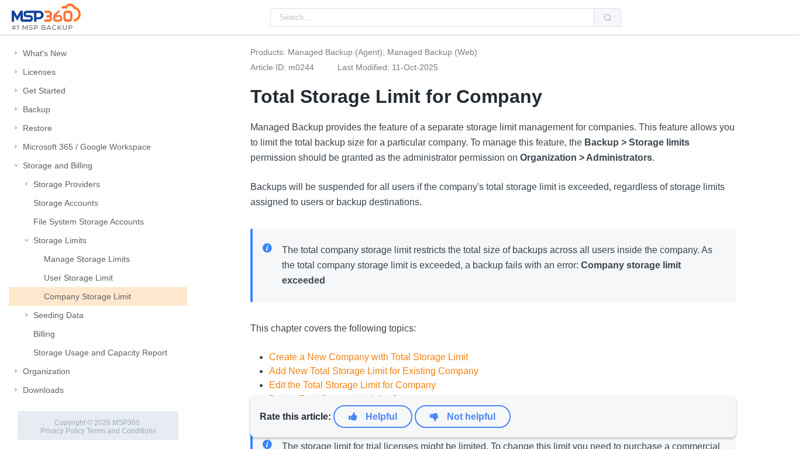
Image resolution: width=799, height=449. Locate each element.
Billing (44, 334)
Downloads (43, 390)
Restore (37, 128)
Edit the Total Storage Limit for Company (352, 385)
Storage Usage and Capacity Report (100, 352)
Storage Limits (60, 240)
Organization (46, 371)
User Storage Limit (78, 277)
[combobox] (432, 17)
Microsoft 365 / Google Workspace (87, 146)
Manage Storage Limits (87, 259)
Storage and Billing (57, 165)
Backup (36, 109)
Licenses (39, 72)
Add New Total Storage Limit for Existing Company (373, 371)
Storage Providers (66, 184)
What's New (45, 53)
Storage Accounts (65, 203)
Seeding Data (58, 315)
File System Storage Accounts (88, 221)
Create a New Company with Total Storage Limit (368, 357)
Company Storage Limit (87, 296)
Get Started (44, 90)
